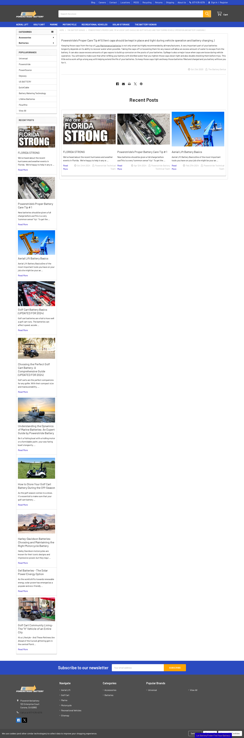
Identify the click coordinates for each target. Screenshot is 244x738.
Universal (23, 58)
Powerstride (24, 64)
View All (22, 110)
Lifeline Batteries (27, 99)
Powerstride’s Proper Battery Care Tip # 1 (142, 151)
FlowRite (23, 104)
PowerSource (25, 70)
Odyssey (23, 75)
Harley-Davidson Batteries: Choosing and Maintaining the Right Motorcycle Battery (36, 542)
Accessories (25, 37)
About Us (182, 2)
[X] (135, 83)
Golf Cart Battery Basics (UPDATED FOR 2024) (32, 311)
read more (23, 169)
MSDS (136, 2)
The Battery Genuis (146, 24)
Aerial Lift (22, 24)
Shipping (170, 2)
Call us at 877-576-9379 (31, 712)
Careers (102, 2)
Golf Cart (39, 24)
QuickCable (24, 87)
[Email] (123, 83)
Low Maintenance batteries (108, 45)
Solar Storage (121, 24)
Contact (113, 2)
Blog (93, 2)
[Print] (129, 83)
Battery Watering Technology (32, 93)
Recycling (147, 2)
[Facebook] (117, 83)
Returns (159, 2)
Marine (54, 24)
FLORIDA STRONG (29, 152)
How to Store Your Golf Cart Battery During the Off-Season (36, 485)
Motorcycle (70, 24)
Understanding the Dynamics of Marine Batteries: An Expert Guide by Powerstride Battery (36, 429)
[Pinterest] (141, 83)
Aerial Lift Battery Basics (33, 258)
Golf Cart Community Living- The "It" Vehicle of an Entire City (35, 628)
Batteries (24, 43)
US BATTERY (25, 81)
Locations (125, 2)
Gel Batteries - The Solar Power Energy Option (33, 572)
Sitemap (65, 715)
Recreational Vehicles (94, 24)
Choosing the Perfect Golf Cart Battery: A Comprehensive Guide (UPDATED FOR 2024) (34, 369)
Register (224, 2)
